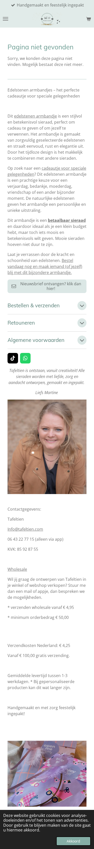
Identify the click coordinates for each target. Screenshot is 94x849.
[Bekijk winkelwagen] (88, 19)
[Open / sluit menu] (5, 19)
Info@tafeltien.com (25, 529)
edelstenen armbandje (35, 116)
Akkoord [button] (73, 841)
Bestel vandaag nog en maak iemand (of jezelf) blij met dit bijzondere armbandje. (45, 266)
